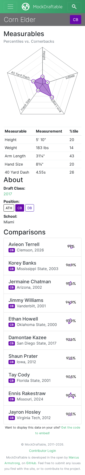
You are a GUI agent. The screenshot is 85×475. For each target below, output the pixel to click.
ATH (9, 208)
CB (75, 19)
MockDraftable (48, 6)
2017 (8, 194)
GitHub (31, 463)
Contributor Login (42, 451)
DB (29, 208)
